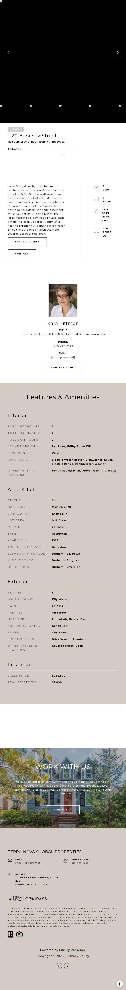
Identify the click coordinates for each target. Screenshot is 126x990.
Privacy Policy (78, 956)
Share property (27, 241)
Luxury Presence (72, 950)
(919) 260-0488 (63, 345)
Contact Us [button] (63, 809)
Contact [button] (22, 253)
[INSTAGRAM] (67, 966)
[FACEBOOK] (59, 966)
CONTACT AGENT (63, 367)
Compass (89, 908)
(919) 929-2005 (80, 863)
